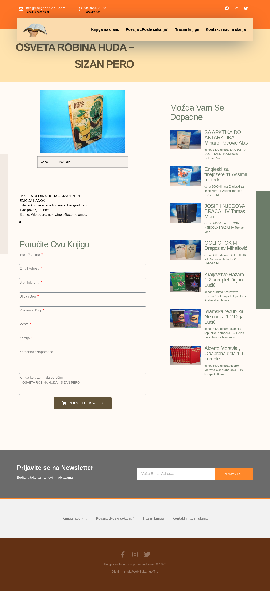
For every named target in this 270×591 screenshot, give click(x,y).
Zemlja (25, 338)
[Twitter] (246, 8)
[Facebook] (227, 8)
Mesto (24, 324)
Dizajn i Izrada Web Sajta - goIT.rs (135, 571)
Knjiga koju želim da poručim (41, 377)
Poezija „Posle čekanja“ (147, 29)
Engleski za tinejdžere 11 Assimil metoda (225, 174)
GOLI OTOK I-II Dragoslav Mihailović (225, 245)
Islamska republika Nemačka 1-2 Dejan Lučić (225, 316)
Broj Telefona (29, 282)
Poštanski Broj (30, 310)
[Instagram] (236, 8)
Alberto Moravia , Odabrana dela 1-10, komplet (225, 353)
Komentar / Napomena (36, 352)
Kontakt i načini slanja (226, 29)
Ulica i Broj (28, 296)
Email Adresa (29, 268)
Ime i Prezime (30, 254)
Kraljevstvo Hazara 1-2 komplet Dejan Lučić (224, 280)
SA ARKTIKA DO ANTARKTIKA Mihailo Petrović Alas (226, 137)
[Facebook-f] (123, 554)
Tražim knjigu (187, 29)
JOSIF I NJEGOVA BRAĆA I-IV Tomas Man (224, 211)
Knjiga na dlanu (105, 29)
